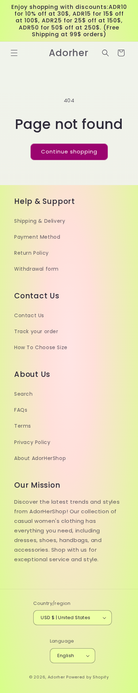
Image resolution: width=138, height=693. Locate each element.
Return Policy (31, 252)
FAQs (20, 409)
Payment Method (37, 236)
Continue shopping (69, 151)
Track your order (36, 331)
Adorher (56, 677)
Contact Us (29, 315)
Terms (22, 425)
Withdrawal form (36, 268)
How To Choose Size (41, 347)
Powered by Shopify (87, 677)
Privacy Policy (32, 442)
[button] (14, 53)
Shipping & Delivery (39, 220)
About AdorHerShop (40, 458)
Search (23, 393)
